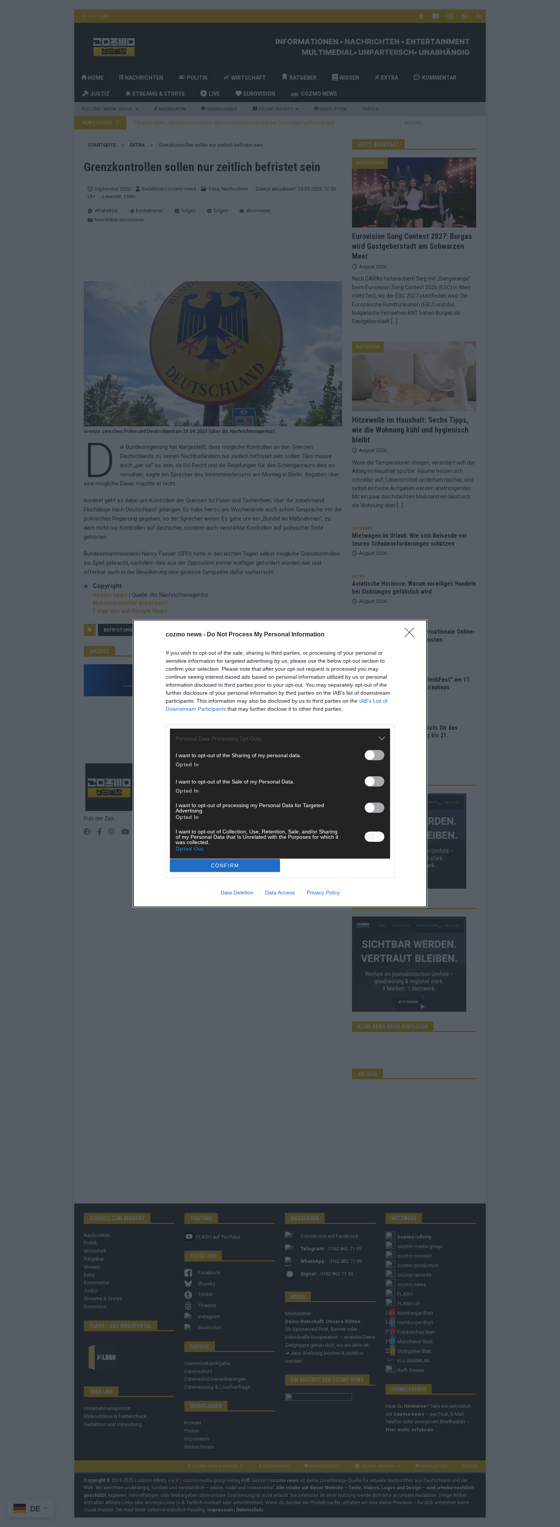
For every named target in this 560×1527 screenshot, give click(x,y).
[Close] (412, 635)
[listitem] (280, 738)
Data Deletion (237, 892)
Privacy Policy (323, 892)
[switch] (374, 755)
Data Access (280, 892)
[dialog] (280, 763)
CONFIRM (225, 865)
